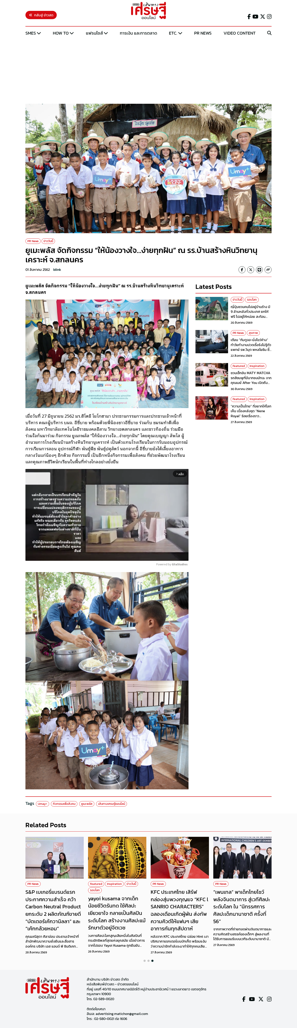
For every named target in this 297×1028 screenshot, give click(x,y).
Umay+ (42, 804)
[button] (144, 961)
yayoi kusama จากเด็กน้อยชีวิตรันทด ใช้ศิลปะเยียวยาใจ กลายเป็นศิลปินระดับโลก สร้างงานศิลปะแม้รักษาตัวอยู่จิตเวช (117, 913)
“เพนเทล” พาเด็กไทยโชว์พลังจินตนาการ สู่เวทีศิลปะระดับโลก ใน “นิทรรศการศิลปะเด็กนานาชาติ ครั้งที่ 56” (241, 906)
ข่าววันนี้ (48, 241)
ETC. (173, 33)
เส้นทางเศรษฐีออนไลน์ (111, 804)
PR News (203, 33)
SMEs (30, 33)
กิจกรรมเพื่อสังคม (64, 804)
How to (61, 33)
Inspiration (257, 365)
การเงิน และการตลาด (138, 33)
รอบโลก (252, 299)
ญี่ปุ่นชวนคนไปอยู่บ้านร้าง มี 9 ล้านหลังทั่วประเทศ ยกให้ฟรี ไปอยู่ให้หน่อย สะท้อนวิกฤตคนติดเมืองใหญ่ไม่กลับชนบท (251, 316)
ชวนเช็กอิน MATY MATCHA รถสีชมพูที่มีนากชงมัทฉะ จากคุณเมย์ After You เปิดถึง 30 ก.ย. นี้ (251, 380)
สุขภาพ (253, 332)
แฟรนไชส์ (94, 33)
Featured (239, 365)
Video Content (239, 33)
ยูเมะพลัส (86, 804)
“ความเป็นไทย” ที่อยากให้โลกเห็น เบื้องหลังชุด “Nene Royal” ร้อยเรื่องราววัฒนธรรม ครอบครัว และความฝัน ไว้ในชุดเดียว (251, 415)
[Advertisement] (148, 70)
